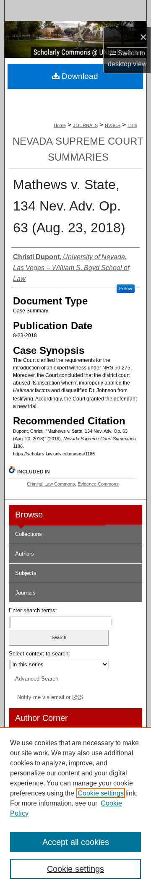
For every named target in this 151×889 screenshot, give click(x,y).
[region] (75, 808)
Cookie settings (101, 793)
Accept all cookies (75, 842)
